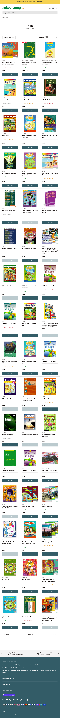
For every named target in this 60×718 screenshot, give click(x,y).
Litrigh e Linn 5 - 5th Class (49, 361)
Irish (7, 17)
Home (3, 17)
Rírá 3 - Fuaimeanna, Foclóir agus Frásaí (29, 136)
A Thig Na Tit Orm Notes (8, 470)
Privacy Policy (15, 714)
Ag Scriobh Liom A (6, 617)
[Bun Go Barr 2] (30, 87)
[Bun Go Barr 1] (50, 386)
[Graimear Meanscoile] (10, 422)
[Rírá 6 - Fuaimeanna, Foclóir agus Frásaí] (30, 349)
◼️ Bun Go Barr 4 (6, 398)
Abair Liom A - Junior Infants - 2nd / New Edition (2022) (29, 542)
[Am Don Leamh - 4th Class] (30, 236)
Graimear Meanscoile (7, 434)
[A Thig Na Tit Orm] (50, 87)
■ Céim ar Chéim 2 (6, 100)
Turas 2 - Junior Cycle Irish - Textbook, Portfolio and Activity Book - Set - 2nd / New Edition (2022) (50, 251)
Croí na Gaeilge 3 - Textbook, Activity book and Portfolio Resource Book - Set (49, 618)
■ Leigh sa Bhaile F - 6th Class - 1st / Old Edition (30, 211)
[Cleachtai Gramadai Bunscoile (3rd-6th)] (50, 198)
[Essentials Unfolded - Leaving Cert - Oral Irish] (50, 50)
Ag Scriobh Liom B (6, 579)
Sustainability (42, 714)
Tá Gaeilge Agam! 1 (47, 506)
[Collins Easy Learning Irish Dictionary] (30, 50)
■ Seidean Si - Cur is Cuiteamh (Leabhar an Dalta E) (30, 399)
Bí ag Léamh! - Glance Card (29, 617)
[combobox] (30, 12)
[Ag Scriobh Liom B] (10, 567)
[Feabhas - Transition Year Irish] (30, 422)
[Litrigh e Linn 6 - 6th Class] (50, 273)
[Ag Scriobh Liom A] (10, 604)
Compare (41, 37)
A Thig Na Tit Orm (46, 100)
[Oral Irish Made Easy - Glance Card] (10, 236)
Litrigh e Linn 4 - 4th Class (29, 470)
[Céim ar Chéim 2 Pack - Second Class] (50, 161)
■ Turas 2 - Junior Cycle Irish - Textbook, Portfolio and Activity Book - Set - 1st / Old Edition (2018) (50, 326)
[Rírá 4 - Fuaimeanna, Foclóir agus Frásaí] (30, 161)
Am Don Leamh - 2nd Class (9, 173)
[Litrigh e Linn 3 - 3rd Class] (10, 311)
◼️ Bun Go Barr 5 (6, 286)
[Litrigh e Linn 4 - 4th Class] (30, 458)
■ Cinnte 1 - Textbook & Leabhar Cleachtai (8, 542)
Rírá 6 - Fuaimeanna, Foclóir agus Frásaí (29, 362)
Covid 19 (35, 714)
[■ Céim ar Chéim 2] (10, 87)
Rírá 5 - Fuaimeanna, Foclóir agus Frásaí (29, 286)
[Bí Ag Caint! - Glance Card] (10, 198)
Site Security (29, 714)
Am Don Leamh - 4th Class (29, 248)
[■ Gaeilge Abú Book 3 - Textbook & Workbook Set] (50, 567)
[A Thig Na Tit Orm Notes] (10, 458)
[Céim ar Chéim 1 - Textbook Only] (30, 311)
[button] (53, 8)
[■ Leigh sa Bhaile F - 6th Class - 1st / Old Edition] (30, 198)
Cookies (22, 714)
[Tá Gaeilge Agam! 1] (50, 493)
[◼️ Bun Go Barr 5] (10, 273)
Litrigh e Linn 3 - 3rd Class (9, 323)
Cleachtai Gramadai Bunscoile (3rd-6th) (49, 211)
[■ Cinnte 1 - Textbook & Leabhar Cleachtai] (10, 529)
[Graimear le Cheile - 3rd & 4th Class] (50, 123)
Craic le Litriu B (26, 579)
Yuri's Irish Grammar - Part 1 (49, 470)
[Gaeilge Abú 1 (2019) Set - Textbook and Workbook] (10, 50)
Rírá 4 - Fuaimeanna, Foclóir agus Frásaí (29, 174)
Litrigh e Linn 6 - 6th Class (49, 286)
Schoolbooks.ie (9, 711)
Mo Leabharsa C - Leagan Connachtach (48, 435)
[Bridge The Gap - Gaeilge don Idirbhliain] (10, 349)
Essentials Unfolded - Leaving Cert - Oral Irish (49, 63)
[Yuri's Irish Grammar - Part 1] (50, 458)
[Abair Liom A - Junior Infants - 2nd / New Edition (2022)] (30, 529)
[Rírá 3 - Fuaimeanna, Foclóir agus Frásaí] (30, 123)
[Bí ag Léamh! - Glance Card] (30, 604)
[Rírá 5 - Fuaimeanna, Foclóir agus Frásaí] (30, 273)
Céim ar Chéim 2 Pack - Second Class (50, 174)
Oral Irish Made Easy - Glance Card (9, 249)
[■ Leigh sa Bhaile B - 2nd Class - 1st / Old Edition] (10, 493)
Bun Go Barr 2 (25, 100)
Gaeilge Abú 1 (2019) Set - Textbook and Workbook (9, 63)
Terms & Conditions (6, 714)
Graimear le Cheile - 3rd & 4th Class (49, 136)
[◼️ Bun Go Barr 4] (10, 386)
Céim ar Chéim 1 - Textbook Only (29, 324)
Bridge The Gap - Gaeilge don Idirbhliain (9, 362)
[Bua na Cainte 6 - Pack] (30, 493)
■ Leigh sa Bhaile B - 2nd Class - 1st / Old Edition (10, 507)
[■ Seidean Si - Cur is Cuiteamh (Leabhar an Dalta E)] (30, 386)
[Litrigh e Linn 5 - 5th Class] (50, 349)
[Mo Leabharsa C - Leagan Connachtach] (50, 422)
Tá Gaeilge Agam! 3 (47, 542)
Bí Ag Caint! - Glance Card (8, 210)
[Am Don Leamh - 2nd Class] (10, 161)
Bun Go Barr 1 (45, 398)
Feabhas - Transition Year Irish (30, 434)
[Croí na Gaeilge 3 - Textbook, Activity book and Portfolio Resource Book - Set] (50, 604)
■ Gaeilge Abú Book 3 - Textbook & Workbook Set (48, 580)
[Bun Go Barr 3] (10, 123)
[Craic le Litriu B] (30, 567)
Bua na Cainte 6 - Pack (28, 506)
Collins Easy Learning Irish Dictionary (29, 63)
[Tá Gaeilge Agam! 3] (50, 529)
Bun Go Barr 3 (5, 135)
